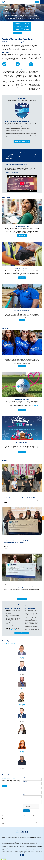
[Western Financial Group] (5, 2)
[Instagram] (23, 855)
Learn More (22, 277)
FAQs (5, 785)
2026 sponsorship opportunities (22, 632)
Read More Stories (22, 599)
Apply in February (22, 235)
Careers (34, 839)
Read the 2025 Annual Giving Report (22, 141)
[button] (22, 857)
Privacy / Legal (4, 837)
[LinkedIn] (22, 855)
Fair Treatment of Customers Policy (24, 837)
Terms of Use (33, 837)
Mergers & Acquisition (28, 839)
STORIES (17, 29)
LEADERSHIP (26, 29)
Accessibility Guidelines (12, 837)
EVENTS (26, 26)
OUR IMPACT (17, 23)
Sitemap (37, 839)
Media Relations (20, 839)
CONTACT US (17, 33)
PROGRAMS (26, 23)
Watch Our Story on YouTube (12, 172)
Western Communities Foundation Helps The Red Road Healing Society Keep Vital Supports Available (20, 541)
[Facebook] (20, 855)
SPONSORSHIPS (17, 26)
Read (5, 502)
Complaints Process (12, 839)
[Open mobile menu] (42, 2)
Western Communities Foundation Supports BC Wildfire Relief (20, 498)
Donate (37, 2)
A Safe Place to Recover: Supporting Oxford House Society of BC (20, 587)
